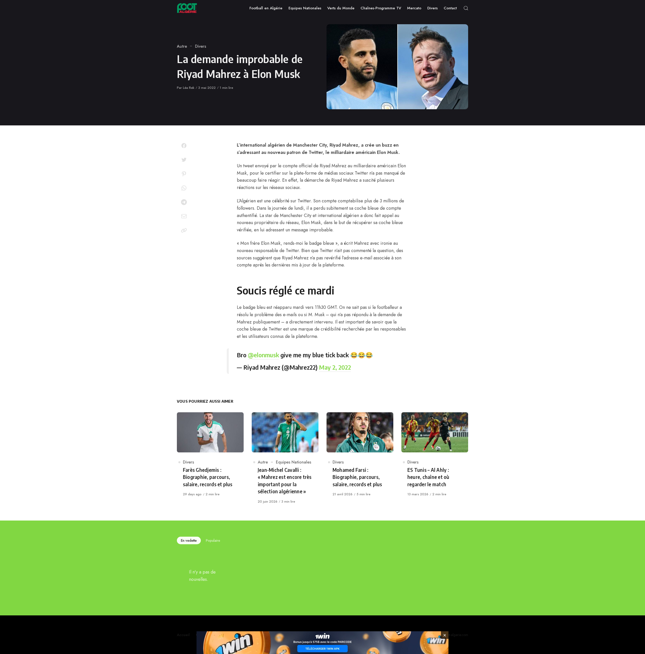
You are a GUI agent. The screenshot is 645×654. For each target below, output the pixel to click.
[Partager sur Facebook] (184, 146)
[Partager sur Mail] (184, 216)
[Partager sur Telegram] (184, 202)
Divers (200, 46)
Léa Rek (188, 87)
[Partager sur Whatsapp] (184, 188)
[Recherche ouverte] (466, 8)
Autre (182, 46)
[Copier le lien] (184, 230)
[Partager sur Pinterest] (184, 174)
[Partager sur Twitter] (184, 160)
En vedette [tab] (189, 540)
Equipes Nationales (293, 462)
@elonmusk (263, 355)
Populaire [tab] (213, 540)
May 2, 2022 (335, 367)
